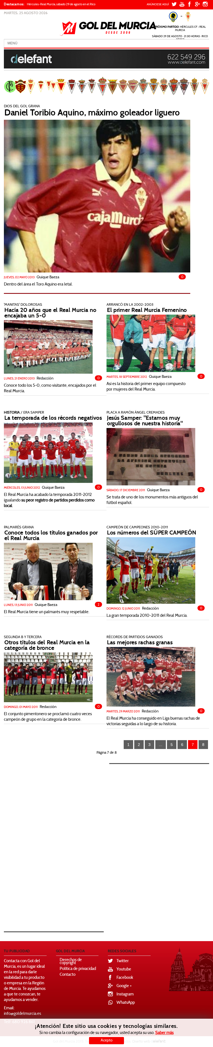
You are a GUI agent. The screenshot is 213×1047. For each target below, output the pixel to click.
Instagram (125, 994)
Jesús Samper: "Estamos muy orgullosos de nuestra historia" (145, 421)
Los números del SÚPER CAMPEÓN (151, 533)
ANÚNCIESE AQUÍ (158, 4)
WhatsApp (125, 1003)
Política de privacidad (78, 969)
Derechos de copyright (71, 961)
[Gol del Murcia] (108, 28)
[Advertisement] (62, 842)
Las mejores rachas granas (140, 643)
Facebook (124, 978)
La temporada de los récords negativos (53, 418)
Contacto (67, 975)
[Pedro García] (97, 196)
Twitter (122, 961)
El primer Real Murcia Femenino (147, 310)
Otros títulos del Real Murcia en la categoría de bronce (47, 645)
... (160, 744)
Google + (124, 986)
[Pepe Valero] (48, 453)
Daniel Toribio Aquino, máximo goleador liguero (92, 113)
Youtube (123, 969)
